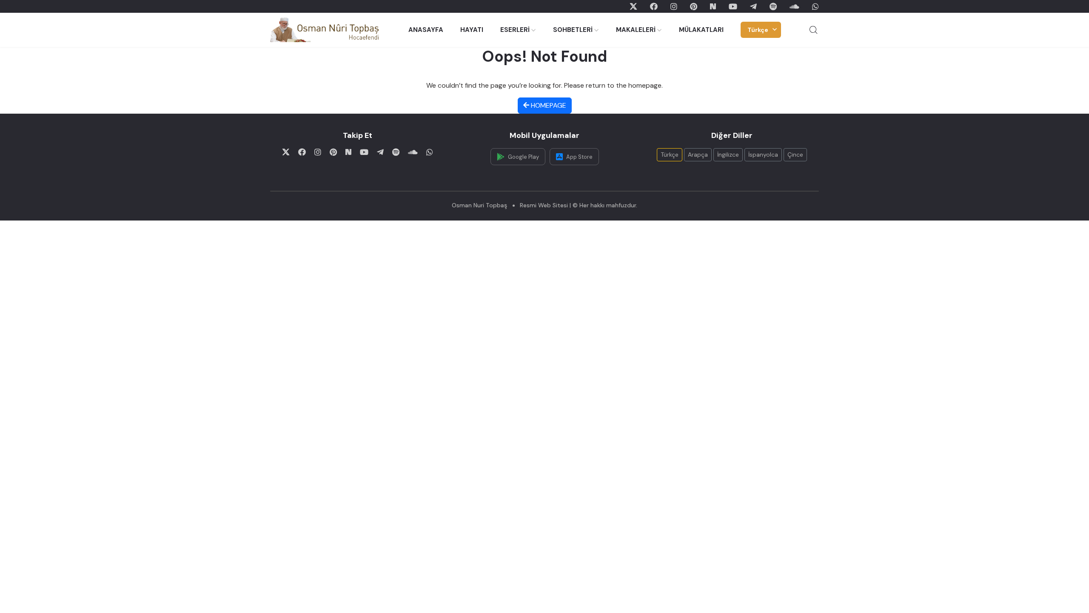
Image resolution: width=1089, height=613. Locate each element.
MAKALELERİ (636, 30)
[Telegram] (753, 6)
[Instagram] (673, 6)
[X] (633, 6)
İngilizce (728, 154)
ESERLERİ (515, 30)
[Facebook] (654, 6)
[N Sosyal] (713, 6)
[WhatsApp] (815, 6)
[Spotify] (773, 6)
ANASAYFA (425, 30)
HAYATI (471, 30)
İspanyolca (763, 154)
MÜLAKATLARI (701, 30)
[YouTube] (733, 6)
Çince (795, 154)
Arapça (698, 154)
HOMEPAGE (547, 105)
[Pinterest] (693, 6)
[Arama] (813, 29)
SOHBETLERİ (573, 30)
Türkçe (757, 30)
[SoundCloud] (794, 6)
